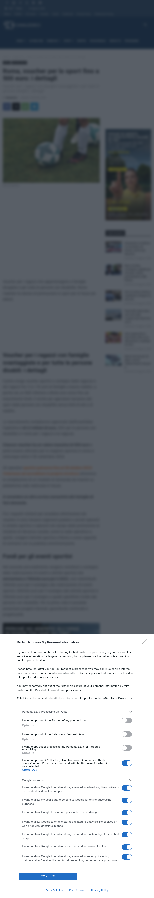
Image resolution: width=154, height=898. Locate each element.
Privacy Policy (99, 890)
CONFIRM (48, 876)
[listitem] (77, 711)
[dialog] (77, 766)
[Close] (146, 642)
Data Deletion (54, 890)
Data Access (77, 890)
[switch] (127, 720)
